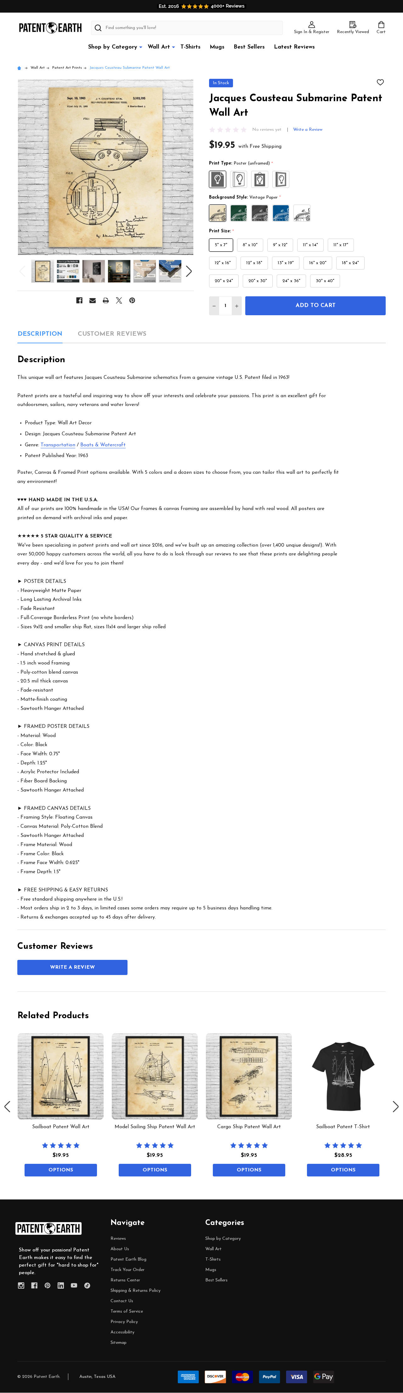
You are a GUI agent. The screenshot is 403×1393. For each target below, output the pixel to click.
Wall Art (159, 47)
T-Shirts (190, 47)
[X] (119, 300)
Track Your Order (128, 1270)
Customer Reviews (112, 334)
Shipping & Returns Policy (136, 1290)
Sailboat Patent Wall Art (60, 1126)
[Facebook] (79, 300)
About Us (120, 1249)
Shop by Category (112, 47)
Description (40, 334)
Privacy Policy (124, 1322)
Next (189, 271)
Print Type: (241, 163)
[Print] (105, 300)
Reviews (118, 1238)
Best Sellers (249, 47)
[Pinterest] (132, 300)
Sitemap (119, 1342)
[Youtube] (74, 1285)
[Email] (92, 300)
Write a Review (307, 129)
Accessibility (122, 1332)
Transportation (58, 445)
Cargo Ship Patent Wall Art (249, 1126)
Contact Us (122, 1301)
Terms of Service (127, 1311)
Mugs (217, 47)
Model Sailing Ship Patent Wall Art (155, 1126)
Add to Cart (316, 306)
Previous (22, 271)
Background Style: (245, 197)
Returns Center (125, 1280)
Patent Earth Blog (128, 1259)
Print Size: (221, 231)
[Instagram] (21, 1285)
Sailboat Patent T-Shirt (343, 1126)
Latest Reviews (294, 47)
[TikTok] (87, 1285)
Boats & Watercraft (103, 445)
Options (60, 1170)
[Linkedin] (60, 1285)
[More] (140, 47)
